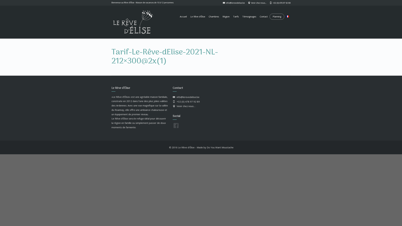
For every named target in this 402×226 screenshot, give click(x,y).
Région (226, 16)
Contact (264, 16)
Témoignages (249, 16)
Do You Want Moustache (220, 147)
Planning (277, 16)
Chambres (214, 16)
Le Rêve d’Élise (197, 16)
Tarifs (236, 16)
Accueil (183, 16)
